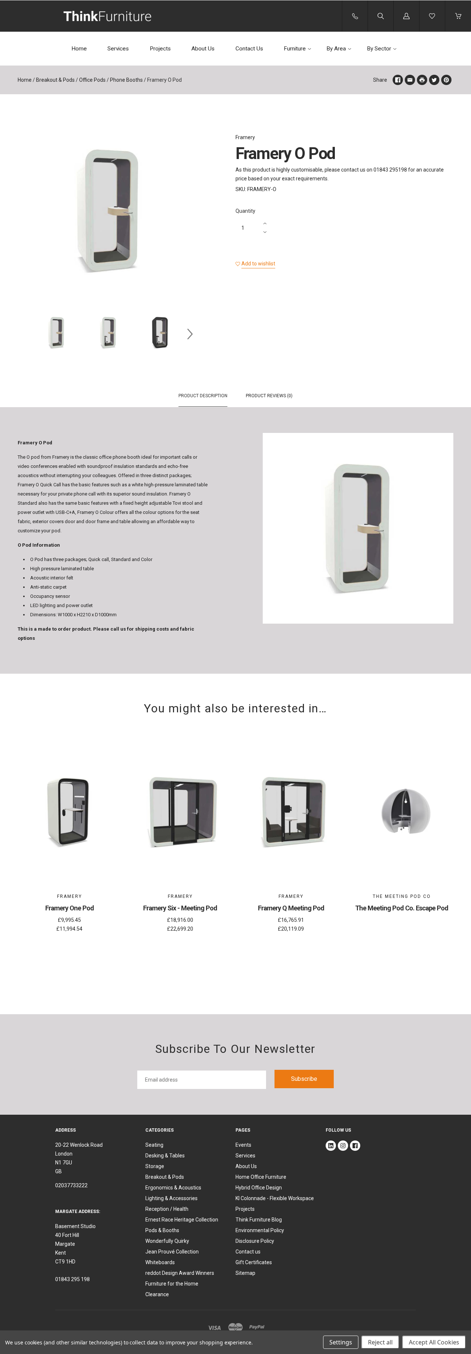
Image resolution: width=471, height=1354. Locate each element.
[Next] (190, 334)
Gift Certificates (254, 1262)
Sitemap (245, 1273)
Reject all (380, 1342)
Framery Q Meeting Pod (291, 908)
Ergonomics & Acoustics (173, 1188)
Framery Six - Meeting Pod (180, 908)
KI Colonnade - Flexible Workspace (275, 1198)
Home (79, 48)
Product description (202, 395)
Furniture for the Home (171, 1284)
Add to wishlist (258, 264)
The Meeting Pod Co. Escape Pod (401, 908)
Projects (160, 48)
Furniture (295, 48)
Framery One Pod (69, 908)
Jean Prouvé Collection (172, 1252)
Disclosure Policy (255, 1241)
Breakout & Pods (55, 80)
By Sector (379, 48)
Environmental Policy (260, 1230)
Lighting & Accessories (171, 1198)
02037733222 (71, 1185)
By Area (336, 48)
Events (243, 1145)
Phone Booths (126, 80)
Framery (245, 137)
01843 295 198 (72, 1279)
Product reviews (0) (269, 395)
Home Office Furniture (261, 1177)
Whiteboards (160, 1262)
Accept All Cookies (434, 1342)
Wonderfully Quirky (167, 1241)
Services (118, 48)
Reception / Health (166, 1209)
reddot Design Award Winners (179, 1273)
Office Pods (92, 80)
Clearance (157, 1294)
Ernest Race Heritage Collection (181, 1220)
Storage (154, 1166)
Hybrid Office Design (259, 1188)
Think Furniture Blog (259, 1220)
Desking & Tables (165, 1156)
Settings (340, 1342)
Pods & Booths (162, 1230)
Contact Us (249, 48)
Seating (154, 1145)
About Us (203, 48)
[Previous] (26, 334)
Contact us (248, 1252)
